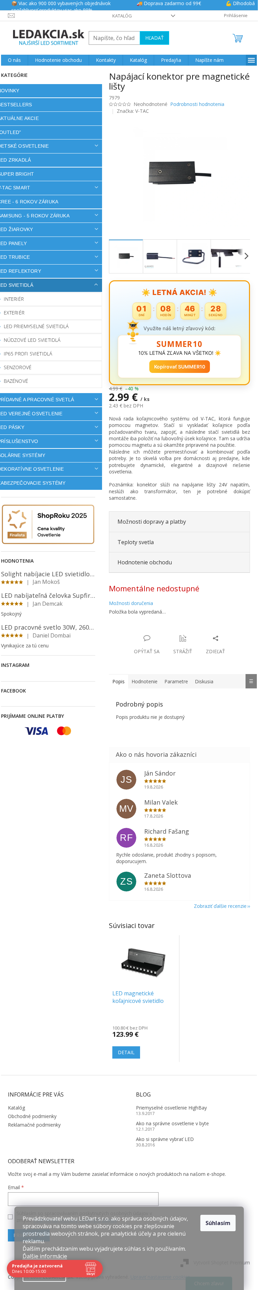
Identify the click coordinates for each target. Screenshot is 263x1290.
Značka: (133, 111)
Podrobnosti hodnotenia (197, 104)
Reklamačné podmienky (34, 1124)
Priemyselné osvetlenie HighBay (171, 1107)
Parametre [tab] (176, 681)
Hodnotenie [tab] (145, 681)
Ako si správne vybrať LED (165, 1139)
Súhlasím (217, 1223)
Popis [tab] (118, 681)
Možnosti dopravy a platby (151, 521)
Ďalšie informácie (45, 1256)
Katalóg (122, 16)
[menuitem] (14, 60)
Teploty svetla (135, 542)
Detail (126, 1052)
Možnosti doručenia (131, 603)
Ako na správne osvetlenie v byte (172, 1123)
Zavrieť (155, 631)
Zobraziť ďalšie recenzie (220, 906)
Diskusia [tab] (204, 681)
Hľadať (154, 38)
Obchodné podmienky (32, 1116)
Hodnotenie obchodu (144, 562)
